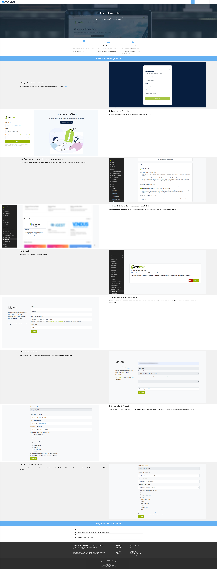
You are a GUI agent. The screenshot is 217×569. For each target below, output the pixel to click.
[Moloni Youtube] (108, 561)
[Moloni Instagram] (112, 561)
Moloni (110, 564)
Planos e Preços (119, 550)
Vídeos (131, 548)
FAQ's (131, 547)
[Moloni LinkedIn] (105, 561)
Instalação (201, 1)
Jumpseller (207, 1)
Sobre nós (117, 552)
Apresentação (118, 547)
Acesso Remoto (133, 551)
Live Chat (131, 550)
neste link (65, 86)
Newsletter (118, 555)
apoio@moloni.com (133, 552)
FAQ (196, 1)
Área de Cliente (118, 551)
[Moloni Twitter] (116, 561)
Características (118, 548)
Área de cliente (213, 1)
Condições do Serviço (120, 553)
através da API (103, 554)
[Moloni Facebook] (101, 561)
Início (193, 1)
